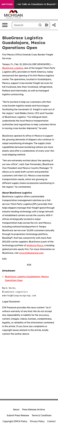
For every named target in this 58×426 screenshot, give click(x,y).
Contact (51, 421)
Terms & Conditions (41, 415)
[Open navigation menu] (5, 25)
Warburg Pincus (35, 245)
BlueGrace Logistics (12, 68)
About (16, 409)
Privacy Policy (37, 421)
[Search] (40, 25)
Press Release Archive (33, 409)
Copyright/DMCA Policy (15, 421)
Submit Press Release (18, 415)
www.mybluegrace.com (31, 253)
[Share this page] (54, 25)
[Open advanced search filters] (46, 25)
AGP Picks (7, 4)
